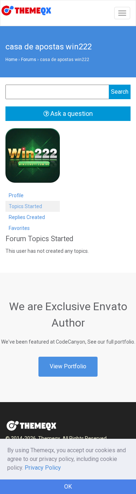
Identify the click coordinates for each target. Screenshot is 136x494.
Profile (16, 195)
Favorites (19, 228)
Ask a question (71, 113)
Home (11, 59)
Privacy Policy (43, 467)
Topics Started (25, 206)
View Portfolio (68, 366)
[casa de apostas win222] (32, 159)
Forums (28, 59)
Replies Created (27, 217)
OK (68, 486)
